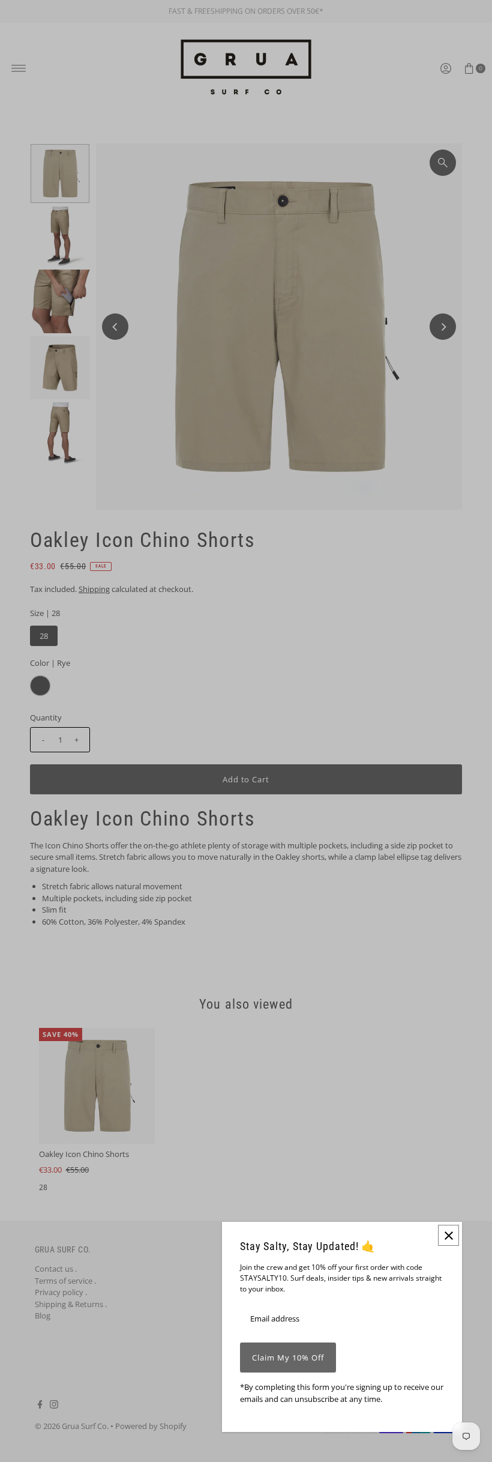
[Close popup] (448, 1235)
